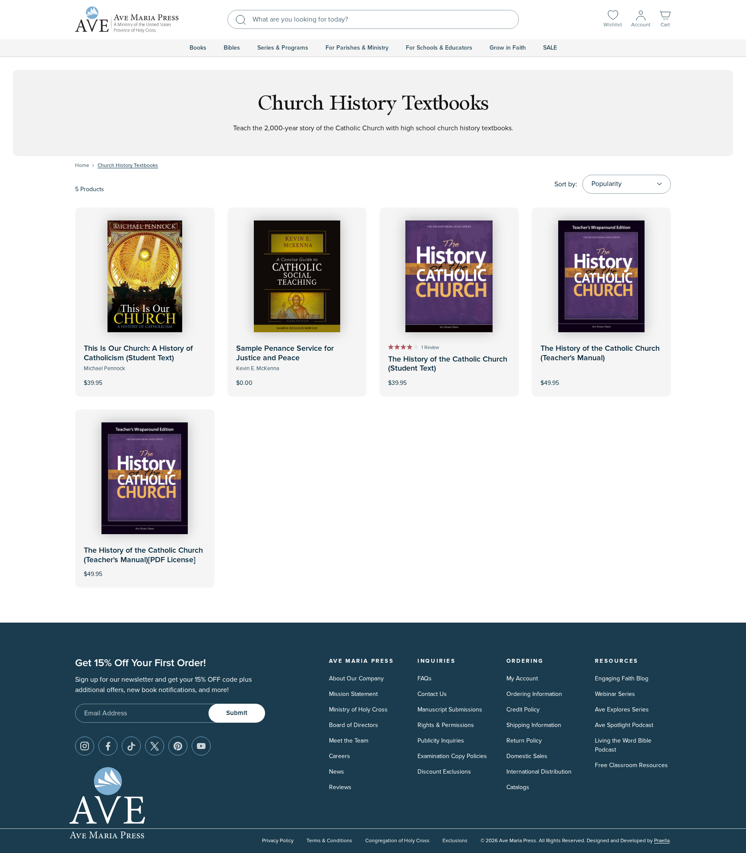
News (336, 771)
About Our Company (356, 678)
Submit (236, 713)
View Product (144, 377)
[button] (665, 19)
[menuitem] (198, 48)
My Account (522, 678)
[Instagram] (84, 746)
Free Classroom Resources (631, 765)
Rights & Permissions (445, 725)
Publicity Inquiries (440, 740)
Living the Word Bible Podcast (623, 745)
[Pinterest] (177, 746)
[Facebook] (107, 746)
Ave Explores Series (622, 709)
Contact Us (432, 694)
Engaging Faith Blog (621, 678)
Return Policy (524, 740)
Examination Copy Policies (452, 756)
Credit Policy (523, 709)
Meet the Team (348, 740)
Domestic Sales (526, 756)
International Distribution (539, 771)
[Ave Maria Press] (127, 19)
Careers (339, 756)
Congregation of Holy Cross (397, 840)
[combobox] (373, 19)
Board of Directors (353, 725)
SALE (550, 48)
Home (82, 165)
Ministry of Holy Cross (358, 709)
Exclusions (455, 840)
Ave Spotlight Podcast (624, 725)
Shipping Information (533, 725)
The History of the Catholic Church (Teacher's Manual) (600, 353)
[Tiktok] (131, 746)
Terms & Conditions (329, 840)
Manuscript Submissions (449, 709)
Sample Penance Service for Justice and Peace (285, 353)
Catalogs (517, 787)
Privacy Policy (278, 840)
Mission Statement (353, 694)
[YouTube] (201, 746)
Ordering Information (534, 694)
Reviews (340, 787)
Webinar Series (615, 694)
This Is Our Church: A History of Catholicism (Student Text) (138, 353)
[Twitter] (154, 746)
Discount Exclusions (444, 771)
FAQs (424, 678)
